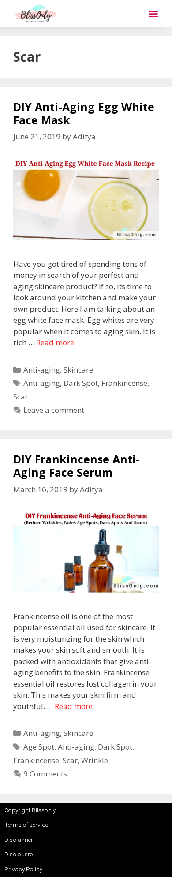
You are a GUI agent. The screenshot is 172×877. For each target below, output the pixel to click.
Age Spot (38, 747)
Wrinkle (94, 760)
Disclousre (18, 854)
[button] (153, 13)
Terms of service (26, 824)
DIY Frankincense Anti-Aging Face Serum (76, 466)
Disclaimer (18, 839)
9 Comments (45, 774)
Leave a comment (53, 410)
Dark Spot (81, 383)
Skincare (78, 370)
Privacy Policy (23, 869)
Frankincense (124, 383)
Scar (20, 397)
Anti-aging (41, 370)
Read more (55, 342)
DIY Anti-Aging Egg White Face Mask (83, 113)
